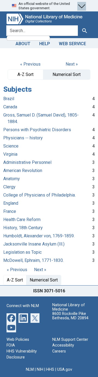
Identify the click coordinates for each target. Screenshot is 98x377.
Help (44, 43)
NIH (40, 369)
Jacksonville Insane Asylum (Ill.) (34, 244)
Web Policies (18, 339)
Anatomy (11, 178)
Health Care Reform (22, 219)
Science (11, 146)
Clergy (9, 186)
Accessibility (63, 345)
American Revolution (22, 170)
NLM (30, 369)
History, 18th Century (23, 227)
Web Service (72, 43)
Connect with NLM (23, 306)
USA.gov (64, 369)
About (23, 43)
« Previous (30, 64)
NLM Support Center (70, 339)
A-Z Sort (25, 74)
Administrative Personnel (27, 162)
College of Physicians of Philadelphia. (39, 195)
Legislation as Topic (22, 252)
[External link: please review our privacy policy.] (11, 317)
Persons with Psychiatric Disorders (37, 129)
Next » (72, 64)
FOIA (11, 345)
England (10, 203)
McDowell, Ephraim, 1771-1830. (33, 260)
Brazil (8, 98)
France (9, 211)
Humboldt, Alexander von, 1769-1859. (39, 235)
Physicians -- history (23, 137)
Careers (59, 351)
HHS (50, 369)
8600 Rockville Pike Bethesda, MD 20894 (70, 315)
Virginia (10, 154)
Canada (10, 106)
